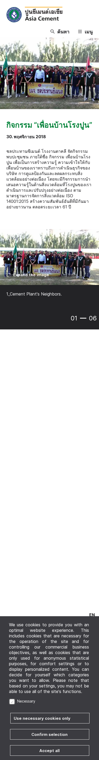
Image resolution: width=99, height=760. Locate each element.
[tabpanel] (49, 266)
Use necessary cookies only (42, 718)
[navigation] (92, 615)
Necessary (26, 701)
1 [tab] (83, 318)
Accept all (49, 750)
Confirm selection (49, 734)
